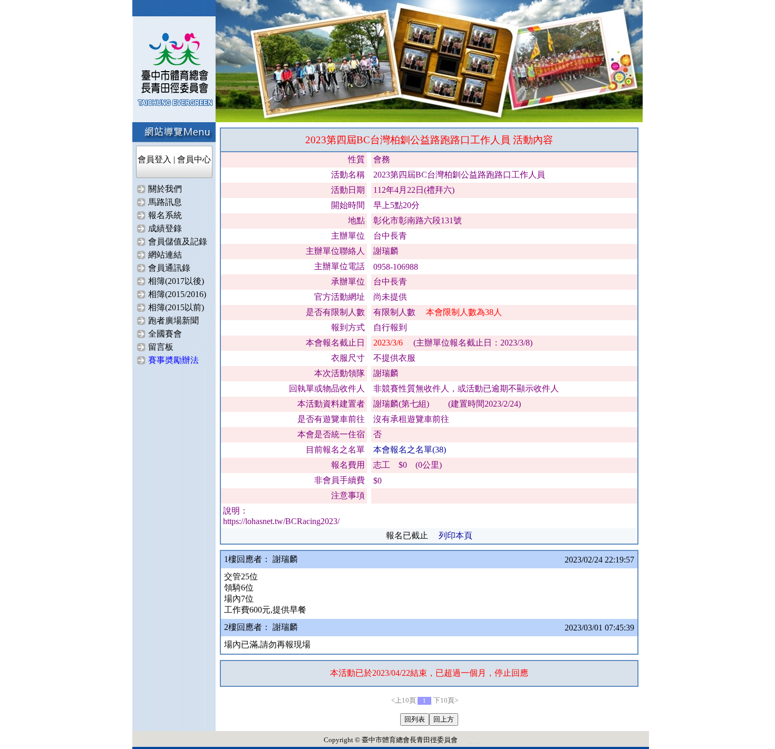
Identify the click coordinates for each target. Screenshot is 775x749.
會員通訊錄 (169, 267)
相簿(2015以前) (176, 307)
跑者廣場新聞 (173, 320)
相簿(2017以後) (176, 281)
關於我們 (165, 188)
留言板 (160, 346)
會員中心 (194, 159)
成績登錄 (165, 228)
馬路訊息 (165, 202)
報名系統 (165, 215)
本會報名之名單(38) (409, 449)
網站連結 (165, 254)
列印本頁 (455, 535)
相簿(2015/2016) (177, 294)
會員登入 (154, 159)
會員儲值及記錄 (177, 241)
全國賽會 (165, 333)
